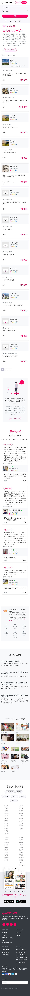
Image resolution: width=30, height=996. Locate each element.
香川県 (6, 860)
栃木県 (6, 826)
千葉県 (6, 831)
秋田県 (6, 815)
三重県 (21, 826)
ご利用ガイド (5, 949)
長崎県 (21, 847)
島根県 (6, 847)
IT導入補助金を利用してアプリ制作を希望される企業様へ (21, 960)
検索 (15, 16)
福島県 (6, 821)
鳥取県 (6, 845)
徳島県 (6, 857)
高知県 (21, 839)
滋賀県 (21, 828)
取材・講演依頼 (20, 954)
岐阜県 (21, 818)
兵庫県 (6, 837)
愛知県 (21, 823)
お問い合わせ (5, 954)
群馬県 (6, 828)
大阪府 (22, 796)
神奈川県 (5, 796)
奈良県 (6, 839)
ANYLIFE (18, 932)
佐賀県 (21, 845)
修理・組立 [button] (13, 21)
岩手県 (6, 810)
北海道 (6, 805)
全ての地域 (10, 792)
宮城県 (6, 813)
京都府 (14, 800)
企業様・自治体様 (21, 949)
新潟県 (6, 833)
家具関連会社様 (20, 952)
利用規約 (4, 935)
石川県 (21, 808)
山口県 (6, 855)
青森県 (6, 808)
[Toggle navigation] (28, 2)
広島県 (6, 852)
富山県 (21, 805)
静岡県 (21, 821)
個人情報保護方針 (7, 942)
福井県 (21, 810)
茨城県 (6, 823)
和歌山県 (6, 842)
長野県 (21, 815)
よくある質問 (5, 952)
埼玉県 (14, 796)
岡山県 (6, 850)
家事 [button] (20, 21)
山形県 (6, 818)
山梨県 (21, 813)
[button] (6, 626)
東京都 (19, 792)
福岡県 (21, 842)
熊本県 (21, 850)
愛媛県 (21, 837)
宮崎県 (21, 855)
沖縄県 (21, 860)
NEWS (18, 935)
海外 (21, 862)
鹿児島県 (21, 857)
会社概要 (4, 932)
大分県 (21, 852)
